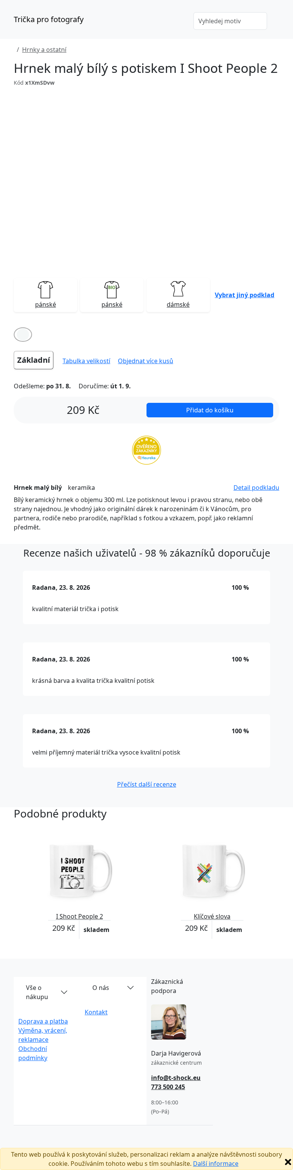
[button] (244, 295)
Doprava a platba (43, 1021)
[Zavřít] (288, 1162)
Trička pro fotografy (49, 19)
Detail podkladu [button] (256, 487)
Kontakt (96, 1012)
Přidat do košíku (209, 410)
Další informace (215, 1163)
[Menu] (176, 21)
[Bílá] (23, 334)
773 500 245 (168, 1087)
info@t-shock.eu (176, 1077)
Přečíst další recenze (146, 784)
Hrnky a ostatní (44, 49)
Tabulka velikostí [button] (86, 361)
